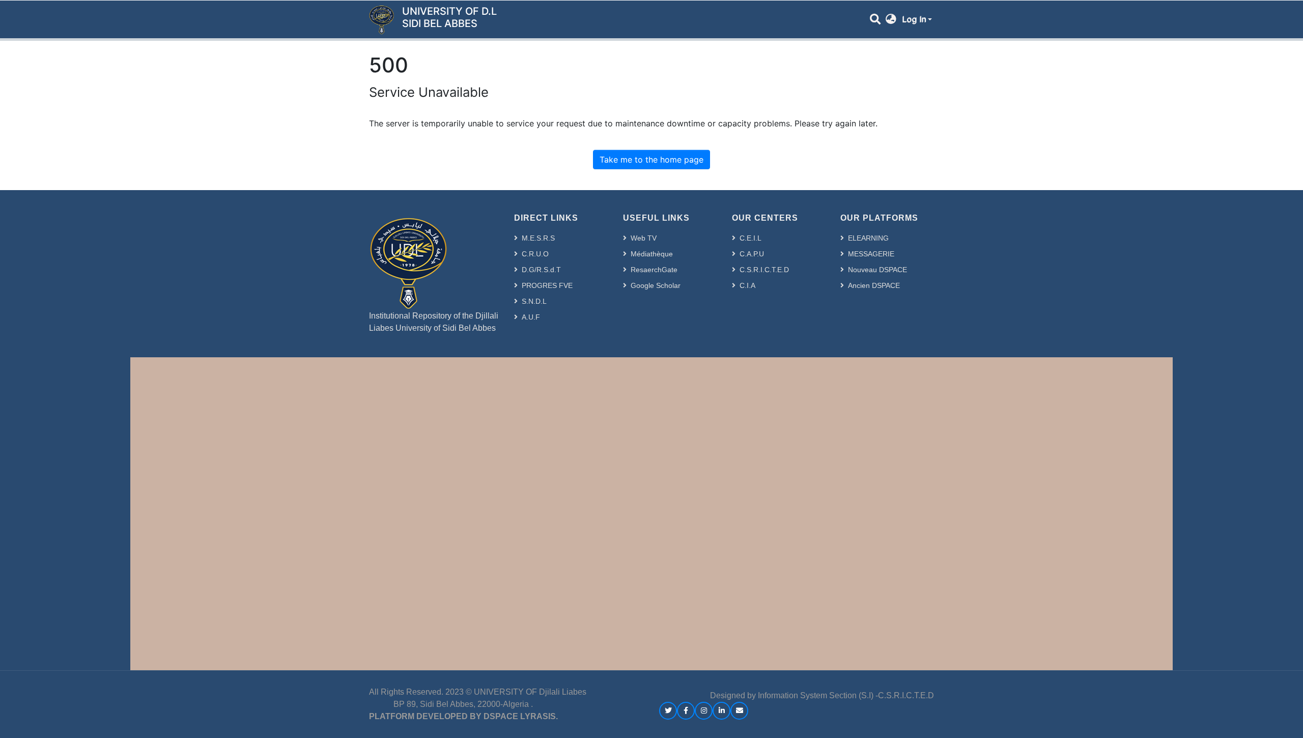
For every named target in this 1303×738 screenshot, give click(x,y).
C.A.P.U (752, 254)
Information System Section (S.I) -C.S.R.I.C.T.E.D (846, 695)
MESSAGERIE (871, 254)
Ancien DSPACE (874, 285)
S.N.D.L (534, 301)
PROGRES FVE (547, 285)
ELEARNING (868, 238)
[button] (891, 19)
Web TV (644, 238)
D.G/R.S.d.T (541, 270)
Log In (914, 19)
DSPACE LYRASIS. (521, 716)
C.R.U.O (535, 254)
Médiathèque (652, 254)
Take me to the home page (651, 159)
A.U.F (531, 317)
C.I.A (747, 285)
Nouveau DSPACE (877, 270)
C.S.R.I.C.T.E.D (764, 270)
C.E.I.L (750, 238)
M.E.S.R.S (538, 238)
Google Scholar (656, 285)
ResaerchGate (654, 270)
